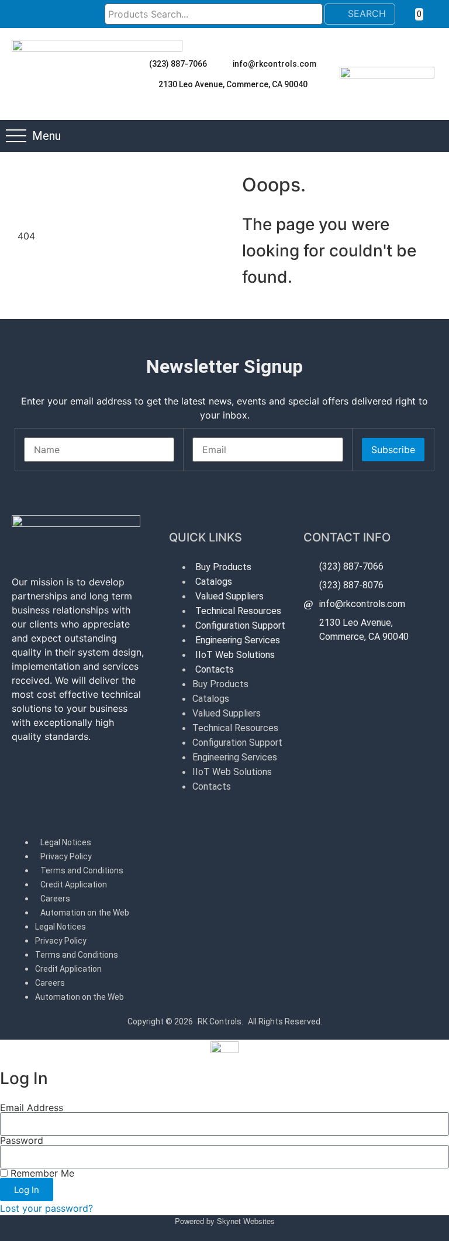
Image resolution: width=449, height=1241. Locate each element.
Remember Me (41, 1173)
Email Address (31, 1107)
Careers (55, 898)
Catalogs (213, 581)
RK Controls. (220, 1021)
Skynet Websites (246, 1220)
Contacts (214, 669)
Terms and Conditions (81, 870)
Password (21, 1140)
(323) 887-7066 (178, 63)
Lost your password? (46, 1208)
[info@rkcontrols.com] (222, 64)
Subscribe (393, 449)
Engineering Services (237, 640)
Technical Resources (238, 610)
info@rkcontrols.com (274, 63)
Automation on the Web (84, 912)
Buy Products (223, 566)
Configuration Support (240, 625)
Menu (46, 136)
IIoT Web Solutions (235, 654)
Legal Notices (65, 842)
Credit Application (73, 884)
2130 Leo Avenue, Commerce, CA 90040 (233, 84)
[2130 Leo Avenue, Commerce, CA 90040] (148, 84)
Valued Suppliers (229, 596)
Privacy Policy (66, 856)
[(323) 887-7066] (138, 64)
